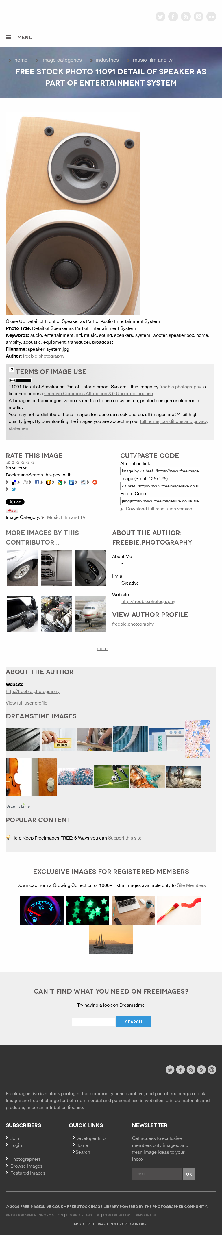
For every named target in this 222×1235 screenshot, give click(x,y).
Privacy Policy (108, 1223)
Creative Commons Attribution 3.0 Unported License (98, 393)
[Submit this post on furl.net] (48, 481)
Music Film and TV (153, 60)
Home (20, 60)
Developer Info (90, 1138)
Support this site (125, 837)
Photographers (25, 1159)
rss (186, 16)
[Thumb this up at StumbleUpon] (94, 481)
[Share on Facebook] (37, 481)
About (79, 1223)
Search (82, 1152)
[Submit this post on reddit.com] (83, 481)
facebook (173, 16)
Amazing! (32, 462)
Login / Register (82, 1215)
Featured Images (27, 1172)
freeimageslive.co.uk (38, 13)
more (102, 648)
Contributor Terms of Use (130, 1215)
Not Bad (18, 462)
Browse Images (26, 1166)
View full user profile (26, 702)
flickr (211, 16)
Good (23, 462)
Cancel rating (8, 462)
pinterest (199, 16)
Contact (139, 1223)
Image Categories (62, 60)
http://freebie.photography (148, 601)
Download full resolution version (159, 508)
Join (14, 1138)
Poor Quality (13, 462)
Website (37, 1070)
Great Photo (27, 462)
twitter (160, 16)
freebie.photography (43, 355)
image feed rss (201, 1069)
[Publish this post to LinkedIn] (71, 481)
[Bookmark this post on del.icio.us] (14, 481)
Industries (107, 60)
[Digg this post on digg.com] (25, 481)
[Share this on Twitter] (14, 488)
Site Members (191, 885)
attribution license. (65, 1107)
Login (16, 1145)
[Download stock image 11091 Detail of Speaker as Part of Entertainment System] (73, 213)
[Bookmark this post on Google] (60, 481)
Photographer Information (35, 1215)
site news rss (190, 1069)
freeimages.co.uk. (187, 1093)
